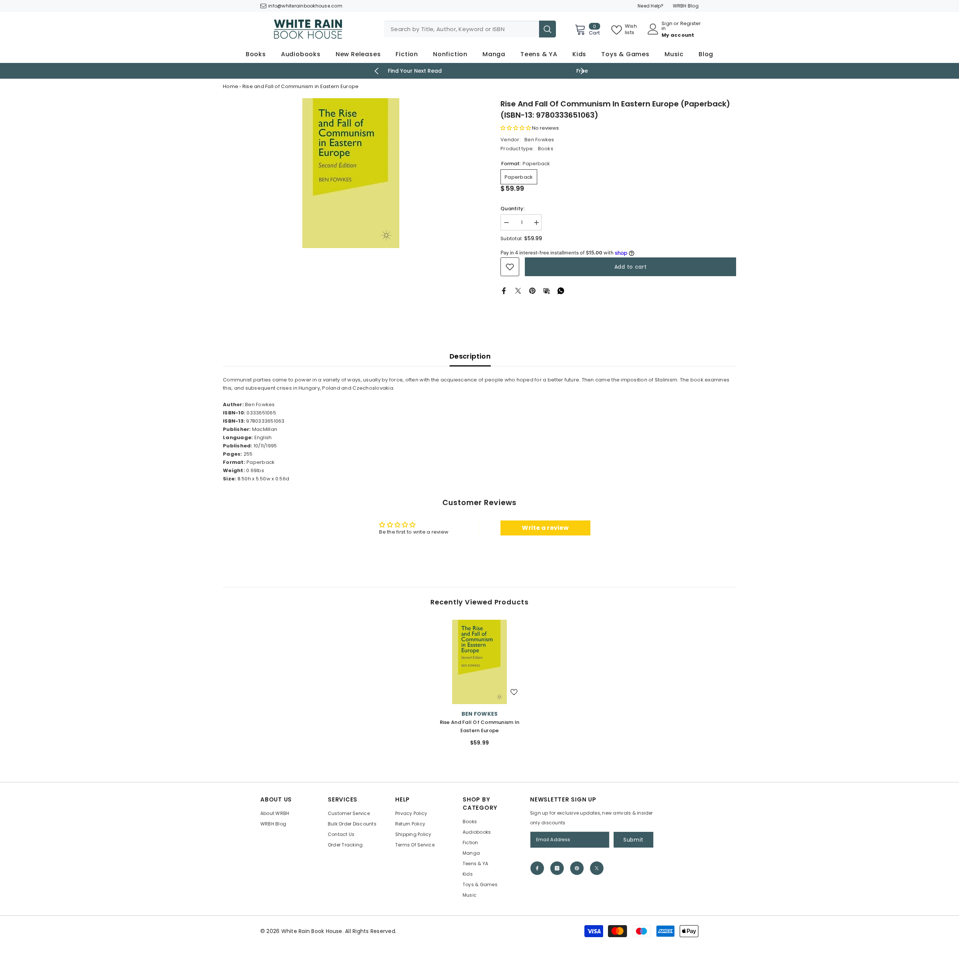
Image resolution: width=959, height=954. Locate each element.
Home (230, 86)
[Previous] (376, 71)
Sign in (667, 26)
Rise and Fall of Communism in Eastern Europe (480, 726)
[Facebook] (503, 290)
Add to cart (630, 267)
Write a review (545, 527)
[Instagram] (557, 868)
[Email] (546, 290)
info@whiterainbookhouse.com (305, 6)
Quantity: (512, 208)
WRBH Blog (686, 6)
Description (470, 356)
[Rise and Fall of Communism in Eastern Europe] (479, 662)
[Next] (582, 71)
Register (690, 24)
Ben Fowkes (539, 139)
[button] (515, 128)
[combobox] (461, 29)
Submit (633, 839)
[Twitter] (518, 290)
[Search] (470, 29)
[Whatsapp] (560, 290)
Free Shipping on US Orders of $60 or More (480, 71)
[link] (509, 266)
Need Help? (651, 6)
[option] (479, 71)
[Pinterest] (532, 290)
